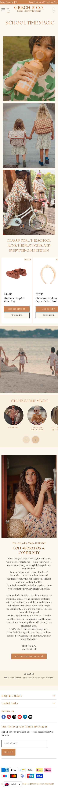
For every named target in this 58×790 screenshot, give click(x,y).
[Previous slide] (26, 439)
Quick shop (16, 315)
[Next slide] (35, 439)
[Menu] (3, 8)
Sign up (8, 752)
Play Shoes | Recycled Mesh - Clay (14, 299)
